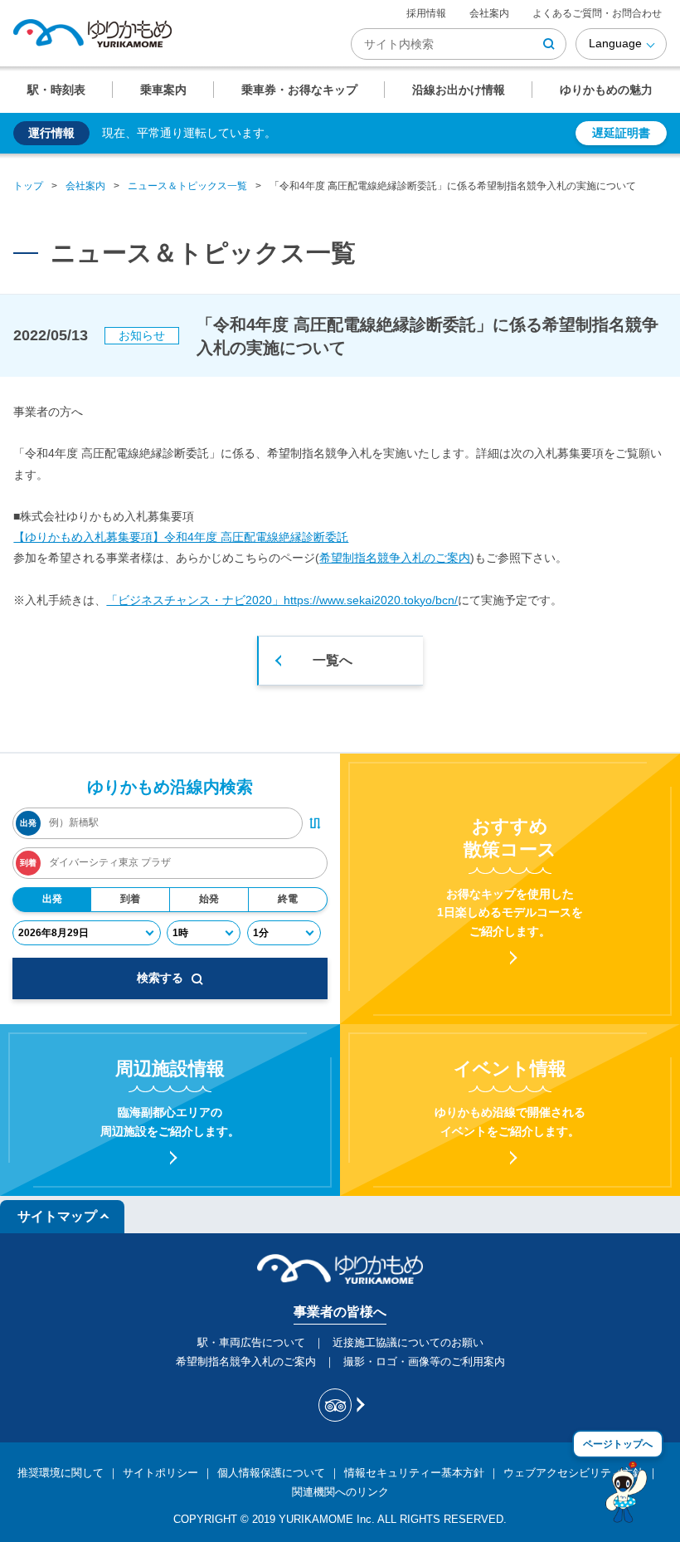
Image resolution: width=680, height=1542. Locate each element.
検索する (160, 977)
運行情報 (51, 132)
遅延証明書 (621, 132)
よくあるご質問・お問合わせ (597, 13)
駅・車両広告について (251, 1342)
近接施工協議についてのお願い (408, 1342)
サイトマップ (57, 1216)
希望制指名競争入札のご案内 (394, 557)
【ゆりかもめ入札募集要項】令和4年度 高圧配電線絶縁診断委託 (180, 537)
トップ (28, 186)
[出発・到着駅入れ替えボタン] (315, 823)
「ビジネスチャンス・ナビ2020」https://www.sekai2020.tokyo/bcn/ (282, 600)
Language (615, 43)
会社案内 (489, 13)
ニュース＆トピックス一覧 (187, 186)
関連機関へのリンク (340, 1492)
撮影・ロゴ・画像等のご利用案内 (424, 1361)
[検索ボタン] (549, 44)
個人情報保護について (271, 1472)
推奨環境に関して (60, 1472)
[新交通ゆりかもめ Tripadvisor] (340, 1405)
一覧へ (332, 660)
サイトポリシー (160, 1472)
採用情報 (426, 13)
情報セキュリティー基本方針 (414, 1472)
